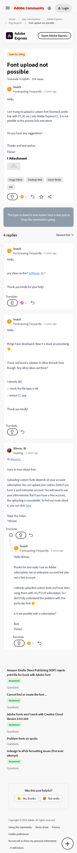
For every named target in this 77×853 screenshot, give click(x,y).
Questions (13, 687)
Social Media (54, 179)
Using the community (20, 827)
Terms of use (42, 827)
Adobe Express (54, 19)
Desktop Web (35, 179)
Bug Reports (15, 22)
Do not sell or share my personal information (33, 840)
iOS (11, 187)
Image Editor (15, 179)
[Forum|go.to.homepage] (29, 8)
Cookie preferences (19, 834)
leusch (17, 87)
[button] (7, 9)
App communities (31, 19)
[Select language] (49, 8)
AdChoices (18, 847)
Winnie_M (19, 448)
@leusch (15, 459)
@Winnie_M (36, 273)
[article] (38, 276)
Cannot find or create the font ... (27, 694)
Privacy (56, 827)
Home (12, 19)
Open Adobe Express (54, 35)
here (28, 505)
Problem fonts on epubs (22, 738)
